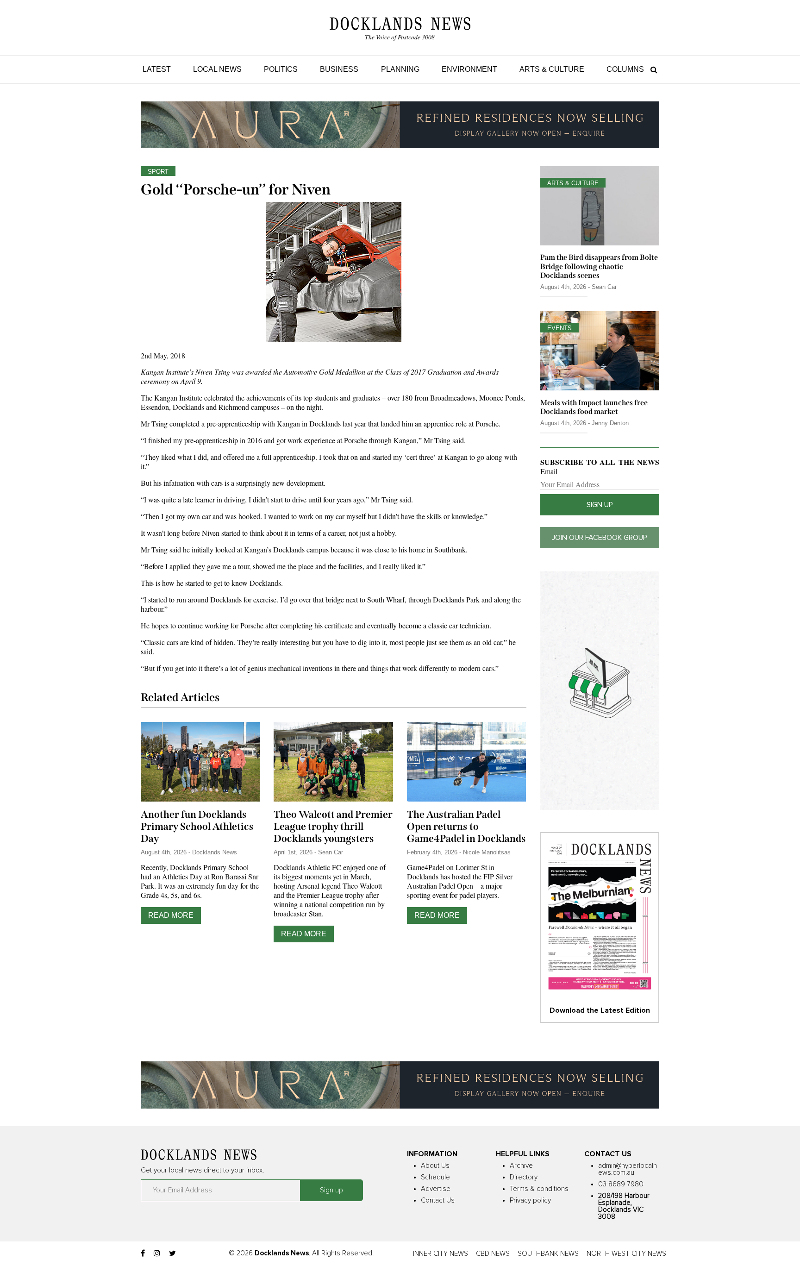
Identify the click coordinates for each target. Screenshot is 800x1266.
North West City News (626, 1253)
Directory (524, 1177)
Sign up (600, 504)
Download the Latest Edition (600, 1010)
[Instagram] (157, 1253)
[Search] (651, 69)
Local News (217, 69)
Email (548, 471)
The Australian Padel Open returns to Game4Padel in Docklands (466, 826)
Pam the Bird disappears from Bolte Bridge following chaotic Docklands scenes (599, 266)
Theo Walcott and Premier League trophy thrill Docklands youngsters (333, 826)
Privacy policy (530, 1200)
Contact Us (438, 1200)
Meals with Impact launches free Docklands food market (594, 407)
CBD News (493, 1253)
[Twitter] (172, 1253)
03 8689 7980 (621, 1184)
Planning (400, 69)
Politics (281, 69)
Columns (625, 69)
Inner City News (440, 1253)
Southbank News (548, 1253)
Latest (157, 69)
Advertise (435, 1188)
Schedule (435, 1177)
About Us (435, 1165)
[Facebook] (143, 1253)
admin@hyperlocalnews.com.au (627, 1169)
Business (339, 69)
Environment (469, 69)
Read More (171, 915)
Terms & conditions (539, 1188)
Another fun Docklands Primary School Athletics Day (197, 826)
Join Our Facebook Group (599, 537)
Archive (521, 1165)
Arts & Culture (551, 69)
